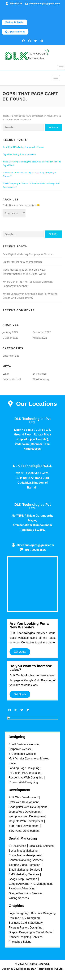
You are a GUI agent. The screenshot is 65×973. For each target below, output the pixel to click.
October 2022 (10, 337)
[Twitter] (35, 40)
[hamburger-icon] (61, 67)
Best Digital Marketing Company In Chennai (24, 147)
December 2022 (42, 332)
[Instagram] (29, 40)
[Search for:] (23, 127)
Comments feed (12, 379)
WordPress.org (41, 379)
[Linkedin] (41, 40)
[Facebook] (23, 40)
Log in (6, 373)
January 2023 (10, 332)
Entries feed (40, 373)
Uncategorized (11, 355)
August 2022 (40, 337)
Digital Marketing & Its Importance (19, 154)
